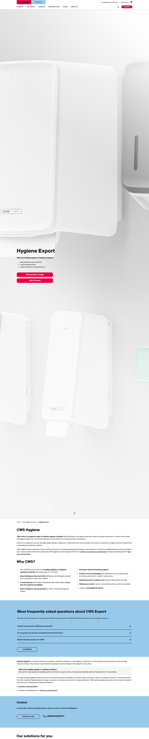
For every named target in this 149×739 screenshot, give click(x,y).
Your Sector (31, 7)
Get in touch (35, 281)
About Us (74, 7)
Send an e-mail (28, 716)
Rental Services (54, 7)
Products (20, 7)
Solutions (41, 7)
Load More (27, 649)
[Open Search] (118, 7)
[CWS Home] (31, 2)
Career (65, 7)
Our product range (35, 275)
